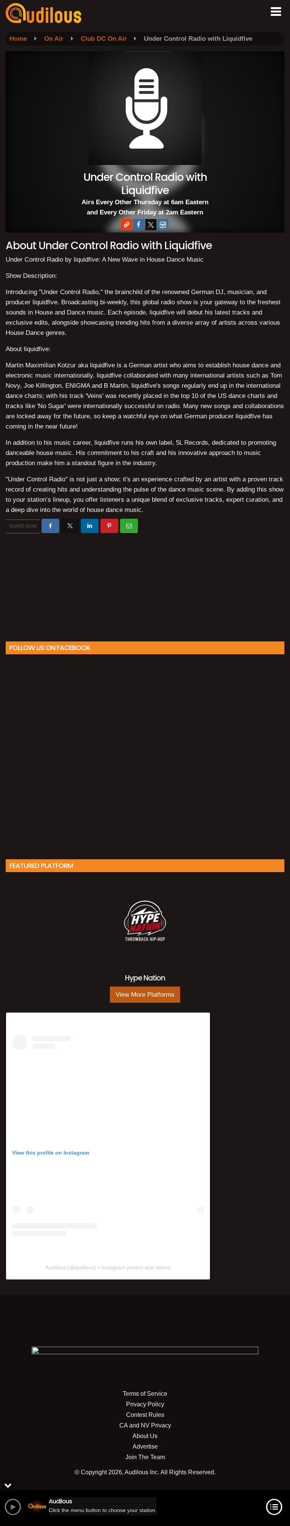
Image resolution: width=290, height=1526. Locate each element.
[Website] (126, 224)
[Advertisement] (145, 584)
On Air (53, 38)
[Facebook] (138, 224)
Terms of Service (145, 1393)
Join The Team (145, 1457)
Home (18, 38)
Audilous (55, 1267)
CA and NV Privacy (145, 1425)
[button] (275, 12)
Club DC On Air (104, 38)
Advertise (145, 1446)
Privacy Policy (145, 1404)
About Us (145, 1436)
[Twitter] (150, 224)
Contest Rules (145, 1415)
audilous (84, 1267)
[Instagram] (162, 224)
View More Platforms (145, 994)
